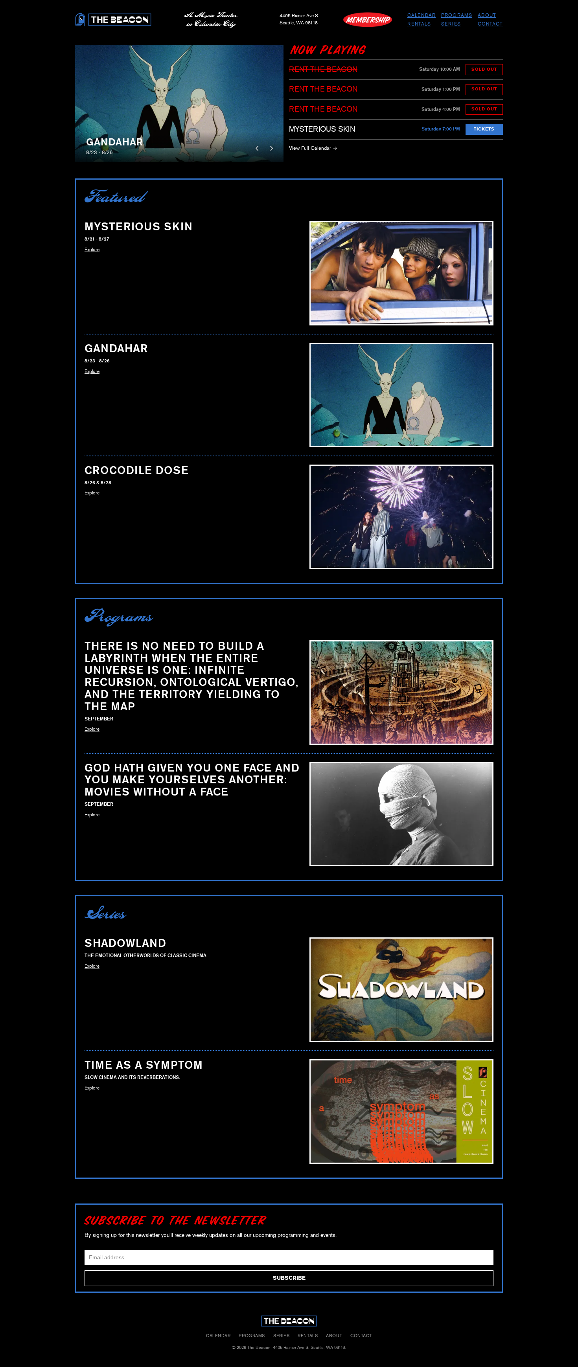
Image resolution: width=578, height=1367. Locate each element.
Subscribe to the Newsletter (175, 1220)
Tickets (484, 129)
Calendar (421, 15)
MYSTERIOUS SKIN (322, 129)
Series (451, 24)
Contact (490, 24)
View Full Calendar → (313, 148)
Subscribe (289, 1278)
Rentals (419, 24)
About (487, 15)
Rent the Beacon (323, 69)
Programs (456, 15)
